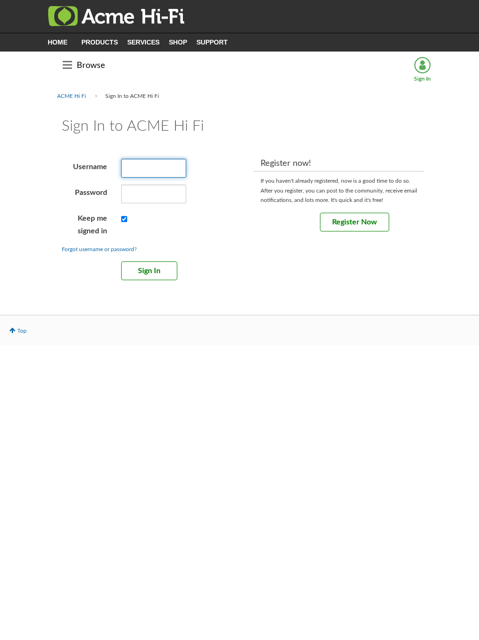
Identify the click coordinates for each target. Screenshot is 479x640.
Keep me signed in (92, 225)
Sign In (422, 79)
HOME (57, 42)
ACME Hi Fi (71, 96)
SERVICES (143, 42)
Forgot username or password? (99, 249)
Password (91, 192)
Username (90, 167)
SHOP (178, 42)
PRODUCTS (99, 42)
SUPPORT (212, 42)
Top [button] (22, 331)
